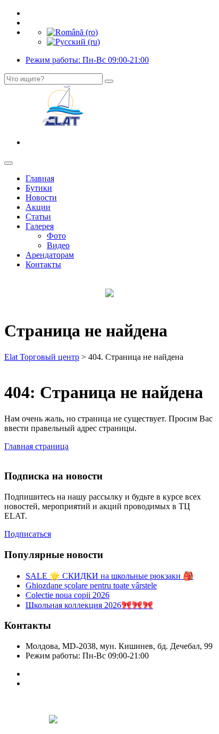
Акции (38, 207)
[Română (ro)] (72, 32)
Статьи (38, 216)
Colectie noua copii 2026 (68, 595)
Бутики (39, 187)
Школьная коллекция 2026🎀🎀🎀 (89, 605)
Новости (41, 197)
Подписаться (27, 533)
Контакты (43, 264)
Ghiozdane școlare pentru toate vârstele (91, 585)
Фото (56, 235)
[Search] (109, 81)
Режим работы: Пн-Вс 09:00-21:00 (87, 59)
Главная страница (36, 446)
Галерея (40, 226)
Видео (58, 245)
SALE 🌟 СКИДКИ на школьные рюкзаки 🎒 (109, 575)
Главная (40, 178)
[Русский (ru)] (73, 41)
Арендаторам (50, 254)
